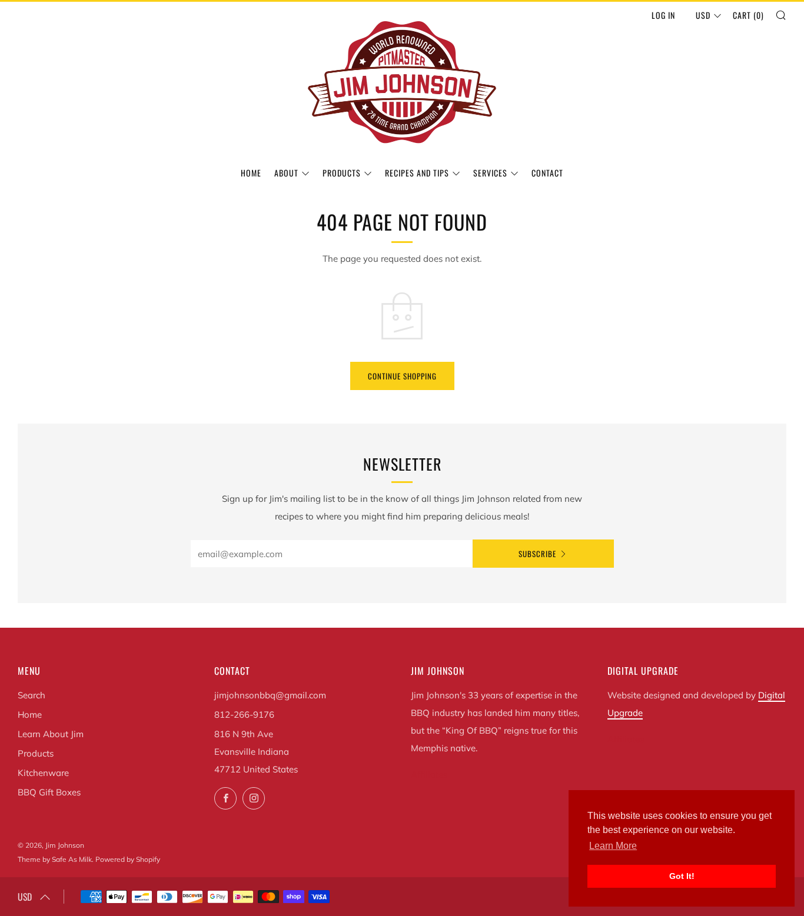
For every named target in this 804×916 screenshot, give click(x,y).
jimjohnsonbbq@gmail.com (270, 695)
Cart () (748, 15)
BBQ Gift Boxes (49, 792)
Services (490, 172)
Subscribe (537, 553)
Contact (547, 172)
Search (31, 695)
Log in (663, 15)
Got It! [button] (682, 876)
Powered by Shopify (127, 859)
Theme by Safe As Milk (55, 859)
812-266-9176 (244, 714)
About (286, 172)
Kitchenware (43, 772)
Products (342, 172)
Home (251, 172)
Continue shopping (402, 376)
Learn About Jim (51, 734)
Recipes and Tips (417, 172)
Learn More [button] (613, 846)
